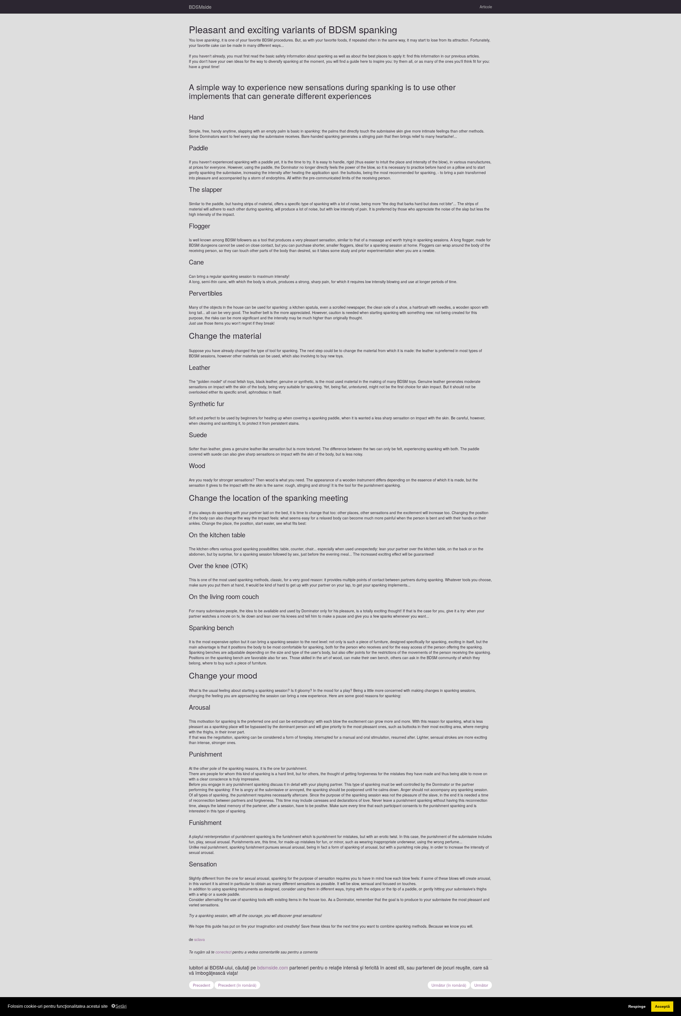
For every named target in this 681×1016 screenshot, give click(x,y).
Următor (481, 985)
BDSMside (200, 6)
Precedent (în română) (237, 985)
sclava (199, 939)
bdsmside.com (272, 967)
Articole (486, 6)
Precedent (201, 985)
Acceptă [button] (662, 1006)
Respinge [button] (637, 1006)
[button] (109, 1007)
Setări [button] (121, 1006)
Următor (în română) (448, 985)
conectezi (223, 952)
